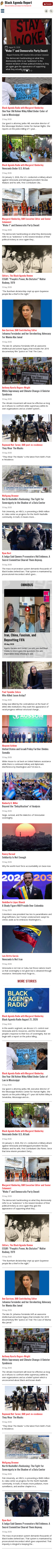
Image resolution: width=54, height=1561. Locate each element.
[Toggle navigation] (2, 11)
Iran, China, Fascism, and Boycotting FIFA (20, 637)
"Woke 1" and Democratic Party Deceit (20, 225)
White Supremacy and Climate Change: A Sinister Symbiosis (26, 392)
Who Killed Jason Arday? (14, 695)
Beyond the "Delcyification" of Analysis (21, 806)
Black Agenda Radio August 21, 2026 (20, 1019)
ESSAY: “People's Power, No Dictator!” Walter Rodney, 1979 (26, 53)
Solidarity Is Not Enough (14, 857)
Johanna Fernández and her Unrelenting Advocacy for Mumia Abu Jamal (26, 335)
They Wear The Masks (12, 448)
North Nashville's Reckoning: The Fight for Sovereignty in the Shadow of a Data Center (23, 500)
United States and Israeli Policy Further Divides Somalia (25, 750)
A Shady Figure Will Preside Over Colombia (22, 905)
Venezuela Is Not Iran (12, 959)
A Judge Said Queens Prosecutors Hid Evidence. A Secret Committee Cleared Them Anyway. (26, 558)
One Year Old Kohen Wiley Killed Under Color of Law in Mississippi (25, 112)
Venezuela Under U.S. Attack (15, 168)
